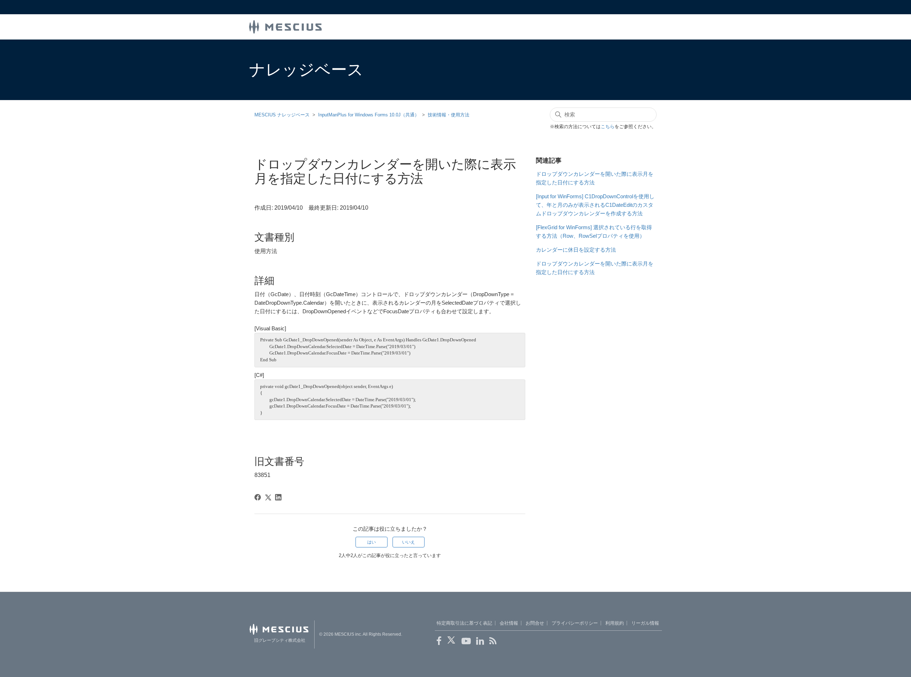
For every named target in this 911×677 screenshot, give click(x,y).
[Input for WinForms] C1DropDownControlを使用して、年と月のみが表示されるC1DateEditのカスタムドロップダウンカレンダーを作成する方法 (595, 204)
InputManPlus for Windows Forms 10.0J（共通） (368, 114)
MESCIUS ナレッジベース (282, 114)
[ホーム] (285, 26)
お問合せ (535, 623)
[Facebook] (257, 497)
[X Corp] (268, 497)
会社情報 (509, 623)
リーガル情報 (645, 623)
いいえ (408, 542)
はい (371, 542)
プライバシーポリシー (575, 623)
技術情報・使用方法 (448, 114)
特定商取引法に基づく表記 (464, 623)
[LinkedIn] (278, 497)
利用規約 (614, 623)
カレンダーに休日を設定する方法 (576, 250)
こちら (608, 126)
